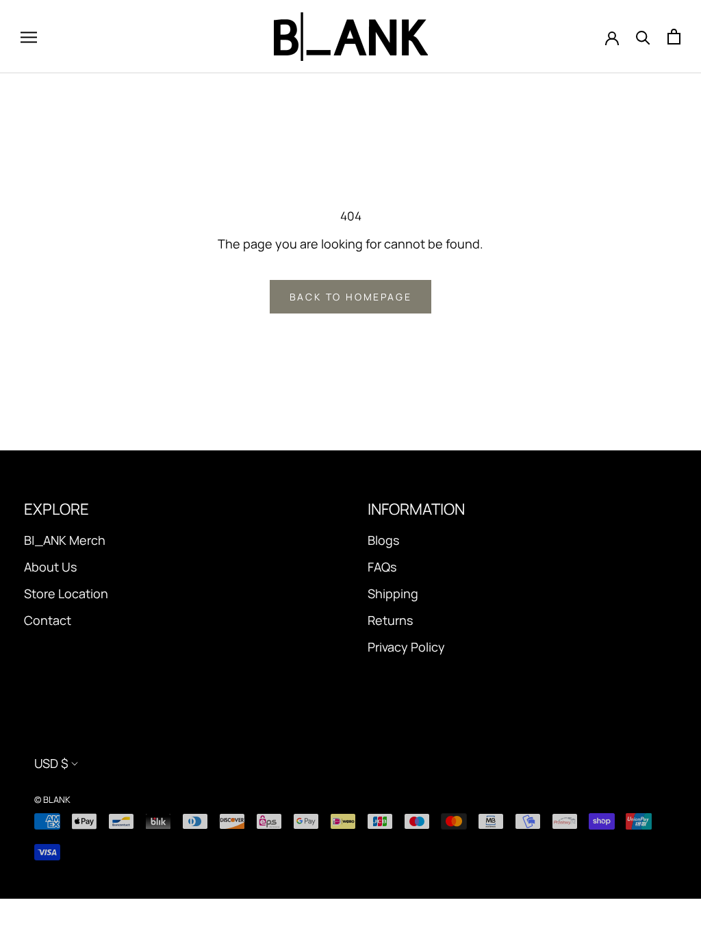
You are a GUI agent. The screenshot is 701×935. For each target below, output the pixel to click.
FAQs (382, 567)
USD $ (51, 763)
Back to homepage (351, 296)
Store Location (66, 593)
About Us (50, 567)
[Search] (643, 36)
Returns (390, 620)
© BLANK (52, 799)
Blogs (383, 540)
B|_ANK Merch (64, 540)
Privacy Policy (406, 647)
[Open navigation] (29, 37)
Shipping (393, 593)
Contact (47, 620)
